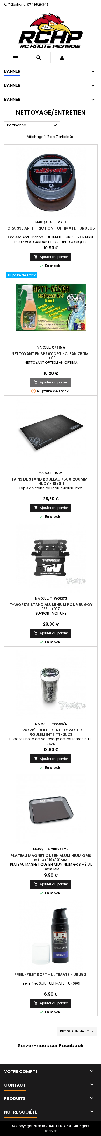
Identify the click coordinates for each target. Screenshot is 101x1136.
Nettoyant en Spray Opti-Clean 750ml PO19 (51, 356)
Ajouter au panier (51, 256)
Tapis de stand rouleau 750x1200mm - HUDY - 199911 (50, 481)
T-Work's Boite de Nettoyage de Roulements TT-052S (51, 732)
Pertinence (32, 125)
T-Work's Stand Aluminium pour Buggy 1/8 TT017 (51, 607)
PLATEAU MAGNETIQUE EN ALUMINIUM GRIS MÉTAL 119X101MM (51, 858)
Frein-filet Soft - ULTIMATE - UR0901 (51, 974)
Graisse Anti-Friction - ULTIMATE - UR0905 (51, 228)
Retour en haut (77, 1031)
